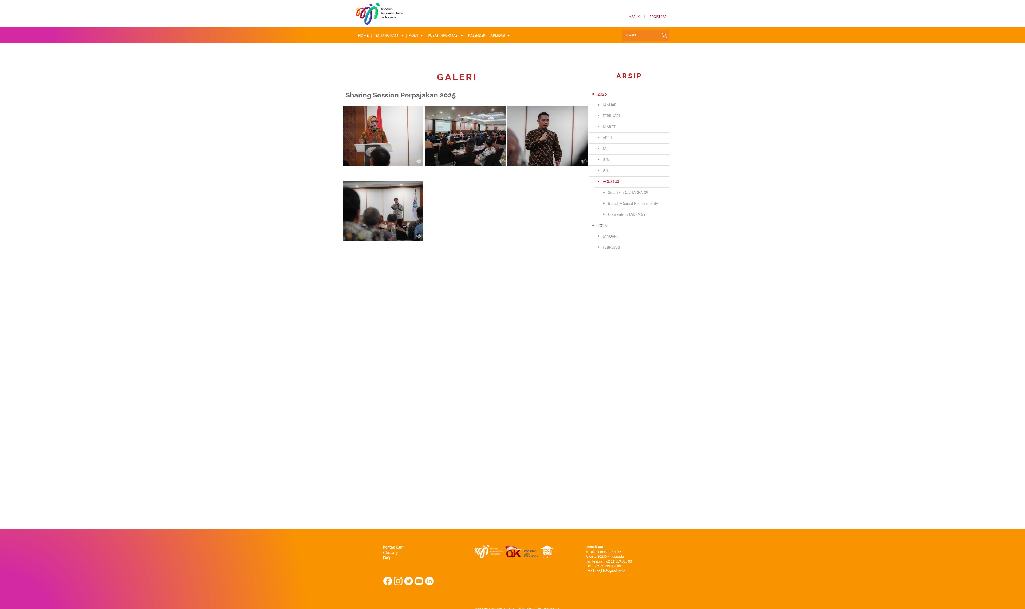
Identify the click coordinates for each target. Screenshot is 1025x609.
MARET (609, 127)
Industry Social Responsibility (633, 204)
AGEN (413, 36)
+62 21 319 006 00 (607, 566)
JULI (606, 171)
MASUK (634, 17)
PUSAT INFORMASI (443, 36)
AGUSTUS (611, 182)
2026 (602, 94)
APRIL (608, 138)
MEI (606, 149)
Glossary (390, 553)
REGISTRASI (658, 17)
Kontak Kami (394, 547)
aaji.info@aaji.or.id (611, 571)
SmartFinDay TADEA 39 (628, 193)
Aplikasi (498, 36)
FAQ (386, 558)
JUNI (606, 160)
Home (363, 36)
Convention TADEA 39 (626, 215)
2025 (602, 226)
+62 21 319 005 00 (618, 562)
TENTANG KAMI (386, 36)
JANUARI (610, 105)
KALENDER (476, 36)
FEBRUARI (611, 116)
